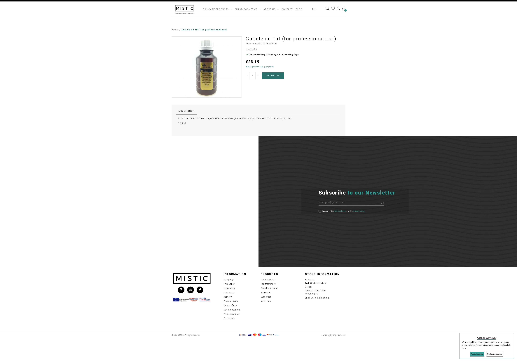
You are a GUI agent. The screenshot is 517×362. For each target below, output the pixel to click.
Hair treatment (268, 284)
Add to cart (273, 75)
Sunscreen (266, 297)
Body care (266, 292)
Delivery (227, 297)
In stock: (249, 49)
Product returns (231, 314)
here (464, 348)
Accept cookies (477, 354)
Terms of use (230, 305)
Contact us (229, 318)
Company (228, 279)
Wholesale (228, 292)
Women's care (268, 279)
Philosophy (229, 284)
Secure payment (231, 309)
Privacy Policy (230, 301)
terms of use (340, 211)
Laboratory (229, 288)
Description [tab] (186, 110)
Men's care (266, 301)
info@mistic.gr (322, 297)
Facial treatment (269, 288)
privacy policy (359, 211)
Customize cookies (494, 354)
